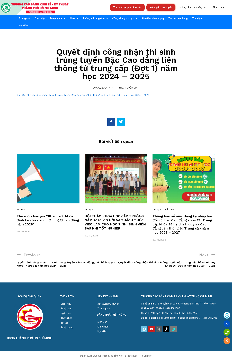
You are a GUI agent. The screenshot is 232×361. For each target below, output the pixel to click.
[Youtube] (151, 329)
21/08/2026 (23, 231)
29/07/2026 (91, 235)
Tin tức (118, 87)
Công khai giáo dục (123, 18)
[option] (48, 193)
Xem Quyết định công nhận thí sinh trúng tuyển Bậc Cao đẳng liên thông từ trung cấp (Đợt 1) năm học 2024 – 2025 (83, 95)
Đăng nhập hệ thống (191, 7)
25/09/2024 (100, 87)
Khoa (72, 18)
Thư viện (197, 18)
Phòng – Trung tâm (94, 18)
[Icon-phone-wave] (159, 329)
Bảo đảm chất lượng (152, 18)
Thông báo (66, 318)
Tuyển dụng (67, 327)
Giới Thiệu (66, 303)
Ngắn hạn (66, 313)
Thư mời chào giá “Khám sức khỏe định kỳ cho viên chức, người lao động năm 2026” (48, 220)
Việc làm (24, 25)
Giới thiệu (40, 18)
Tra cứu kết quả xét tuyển (127, 7)
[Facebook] (144, 329)
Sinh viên (102, 322)
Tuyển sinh (56, 18)
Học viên (101, 331)
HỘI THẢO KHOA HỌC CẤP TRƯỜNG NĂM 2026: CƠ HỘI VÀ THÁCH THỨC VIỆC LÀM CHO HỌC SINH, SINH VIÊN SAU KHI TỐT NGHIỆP (115, 222)
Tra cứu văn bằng (178, 18)
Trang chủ (24, 18)
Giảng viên (103, 326)
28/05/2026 (159, 239)
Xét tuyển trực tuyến (161, 7)
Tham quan (218, 7)
